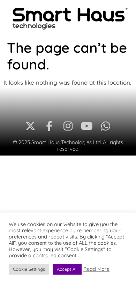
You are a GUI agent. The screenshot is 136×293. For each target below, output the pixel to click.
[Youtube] (86, 126)
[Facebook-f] (49, 126)
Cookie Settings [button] (29, 269)
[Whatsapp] (105, 126)
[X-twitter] (30, 126)
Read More (96, 269)
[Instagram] (68, 126)
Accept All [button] (67, 269)
